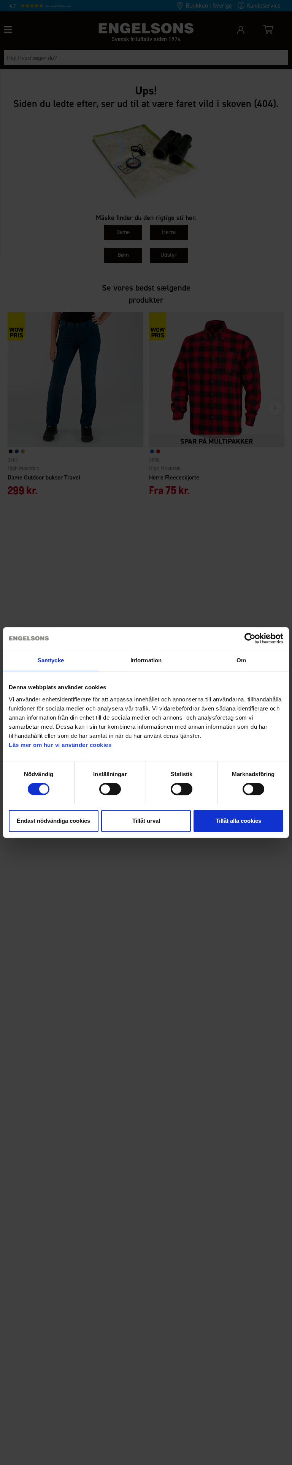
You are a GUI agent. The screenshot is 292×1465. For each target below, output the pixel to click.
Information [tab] (146, 660)
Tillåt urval (146, 820)
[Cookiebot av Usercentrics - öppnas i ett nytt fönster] (250, 638)
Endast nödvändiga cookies (53, 820)
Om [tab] (241, 660)
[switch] (110, 789)
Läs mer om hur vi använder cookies (60, 745)
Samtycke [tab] (51, 660)
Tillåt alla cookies (238, 820)
